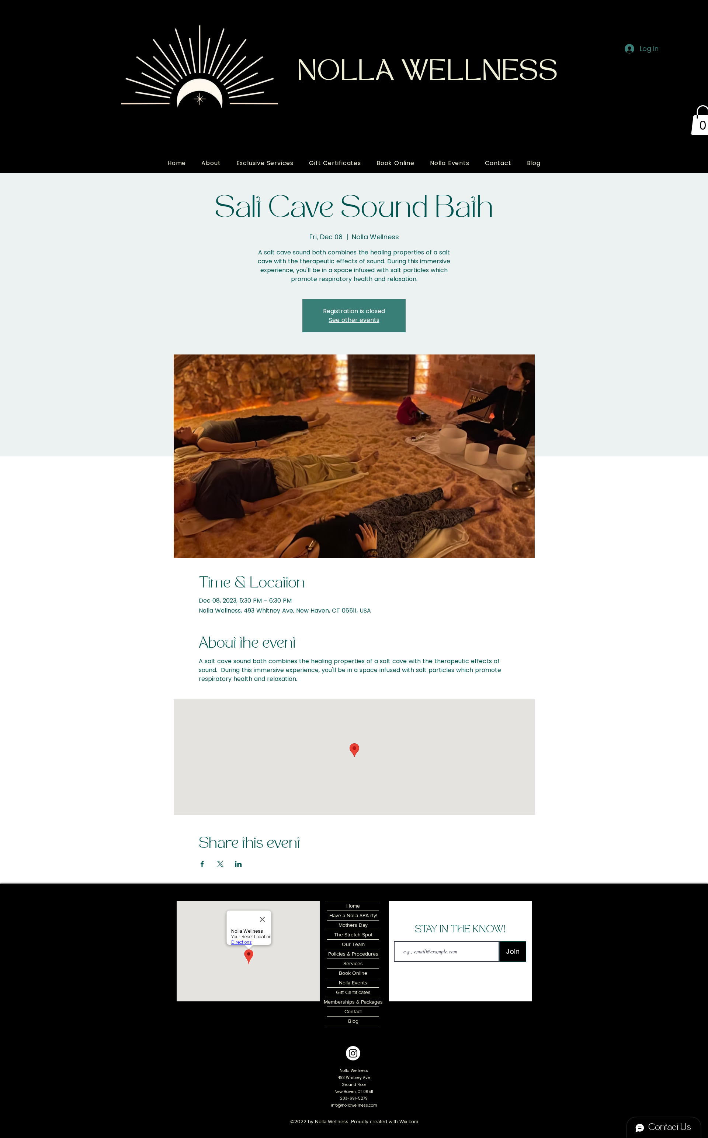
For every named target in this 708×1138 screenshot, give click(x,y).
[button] (211, 163)
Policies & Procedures (353, 954)
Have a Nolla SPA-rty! (353, 915)
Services (353, 963)
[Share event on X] (220, 864)
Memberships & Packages (353, 1002)
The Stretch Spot (353, 935)
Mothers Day (353, 925)
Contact (353, 1011)
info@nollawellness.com (354, 1105)
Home (353, 906)
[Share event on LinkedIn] (238, 864)
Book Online (353, 973)
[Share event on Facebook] (202, 864)
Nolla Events (353, 983)
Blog (353, 1021)
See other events (354, 320)
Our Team (353, 944)
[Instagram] (353, 1053)
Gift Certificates (353, 992)
